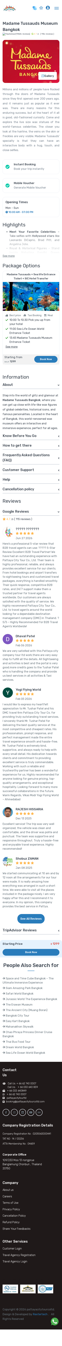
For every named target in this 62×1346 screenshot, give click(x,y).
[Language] (35, 8)
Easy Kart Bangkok (17, 1021)
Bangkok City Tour (17, 1015)
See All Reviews (31, 918)
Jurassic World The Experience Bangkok (31, 999)
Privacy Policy (11, 1209)
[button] (41, 9)
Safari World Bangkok (19, 993)
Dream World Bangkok (19, 1047)
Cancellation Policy (14, 1215)
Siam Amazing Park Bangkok (24, 988)
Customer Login (12, 1248)
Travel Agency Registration (19, 1255)
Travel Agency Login (15, 1261)
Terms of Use (10, 1202)
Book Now (46, 359)
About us (8, 1190)
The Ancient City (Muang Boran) (26, 1010)
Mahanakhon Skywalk (19, 1026)
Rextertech (40, 1314)
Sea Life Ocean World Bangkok (25, 1052)
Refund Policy (11, 1222)
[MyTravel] (10, 8)
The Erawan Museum (19, 1004)
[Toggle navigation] (57, 8)
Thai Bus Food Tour (17, 1041)
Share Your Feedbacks (16, 1228)
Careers (7, 1196)
